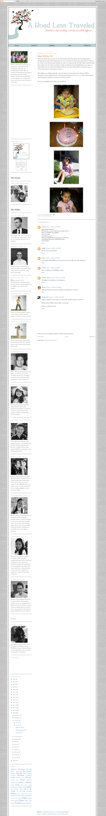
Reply (43, 243)
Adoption (52, 45)
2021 (14, 682)
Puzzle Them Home (26, 795)
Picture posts (14, 795)
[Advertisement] (21, 112)
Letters (12, 785)
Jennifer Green (46, 277)
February (16, 754)
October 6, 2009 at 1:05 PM (58, 277)
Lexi (17, 784)
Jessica (29, 782)
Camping (29, 773)
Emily (30, 777)
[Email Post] (53, 214)
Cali (24, 773)
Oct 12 (18, 722)
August (16, 739)
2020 (14, 684)
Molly (12, 789)
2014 (14, 700)
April (15, 749)
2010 (14, 710)
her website (78, 75)
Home (17, 45)
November (17, 718)
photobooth (23, 793)
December (17, 715)
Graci (22, 779)
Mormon (16, 789)
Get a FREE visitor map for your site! (53, 814)
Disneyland (18, 777)
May (15, 747)
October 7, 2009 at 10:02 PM (53, 287)
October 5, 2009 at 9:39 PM (52, 258)
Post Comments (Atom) (51, 340)
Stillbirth (16, 800)
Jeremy (21, 782)
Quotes (12, 798)
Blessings (19, 773)
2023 (14, 679)
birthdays (46, 216)
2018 (14, 689)
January (16, 757)
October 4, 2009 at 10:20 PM (53, 248)
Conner (13, 777)
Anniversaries (19, 771)
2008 (14, 760)
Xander (18, 802)
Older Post (92, 336)
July (15, 741)
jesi (24, 782)
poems (19, 795)
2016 (14, 695)
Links (69, 45)
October (16, 720)
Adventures (21, 769)
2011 (14, 707)
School (20, 798)
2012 (14, 705)
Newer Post (41, 336)
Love (17, 787)
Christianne (20, 775)
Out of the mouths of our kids (21, 790)
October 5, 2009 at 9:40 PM (52, 268)
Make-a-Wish (22, 787)
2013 (14, 702)
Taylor (21, 800)
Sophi (24, 797)
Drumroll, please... (20, 727)
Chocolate (13, 775)
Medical (29, 787)
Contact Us (87, 45)
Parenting (29, 791)
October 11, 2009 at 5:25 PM (56, 297)
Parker (13, 793)
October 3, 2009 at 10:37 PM (52, 227)
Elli (51, 216)
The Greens (48, 214)
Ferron (12, 780)
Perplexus (19, 793)
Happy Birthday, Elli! (21, 730)
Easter (23, 777)
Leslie (43, 227)
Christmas (29, 775)
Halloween (29, 780)
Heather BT (45, 297)
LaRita (43, 248)
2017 (14, 692)
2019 (14, 687)
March (16, 752)
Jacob (17, 782)
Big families (27, 771)
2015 (14, 697)
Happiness (13, 782)
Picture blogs (29, 793)
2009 (14, 713)
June (15, 744)
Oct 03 (18, 725)
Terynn (44, 287)
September (17, 736)
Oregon (21, 789)
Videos (12, 803)
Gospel (17, 780)
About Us (34, 45)
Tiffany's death (28, 800)
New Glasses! (19, 732)
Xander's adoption (26, 803)
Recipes (16, 798)
